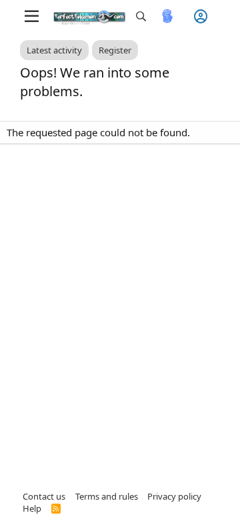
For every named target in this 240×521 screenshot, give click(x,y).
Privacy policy (174, 496)
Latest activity (54, 50)
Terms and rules (106, 496)
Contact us (44, 496)
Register (115, 50)
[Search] (141, 16)
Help (32, 508)
